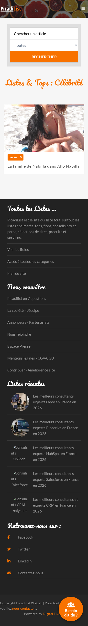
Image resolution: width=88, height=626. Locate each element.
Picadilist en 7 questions (26, 298)
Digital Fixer (52, 614)
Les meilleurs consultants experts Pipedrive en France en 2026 (55, 428)
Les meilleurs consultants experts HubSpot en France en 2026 (55, 454)
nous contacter (23, 608)
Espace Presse (19, 346)
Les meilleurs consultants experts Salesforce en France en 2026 (56, 479)
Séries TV (15, 157)
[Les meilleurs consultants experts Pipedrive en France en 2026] (20, 427)
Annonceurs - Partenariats (28, 322)
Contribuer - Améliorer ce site (31, 370)
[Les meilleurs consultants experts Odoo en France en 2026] (20, 402)
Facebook (25, 537)
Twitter (23, 549)
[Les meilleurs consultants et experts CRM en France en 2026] (20, 505)
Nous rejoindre (19, 334)
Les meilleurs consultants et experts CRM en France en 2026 (55, 505)
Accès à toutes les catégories (30, 261)
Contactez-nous (30, 573)
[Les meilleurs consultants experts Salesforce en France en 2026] (20, 479)
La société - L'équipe (23, 310)
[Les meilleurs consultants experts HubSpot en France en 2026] (20, 453)
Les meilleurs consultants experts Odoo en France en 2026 (54, 402)
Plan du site (16, 273)
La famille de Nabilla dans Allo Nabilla (44, 166)
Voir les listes (18, 249)
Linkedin (24, 561)
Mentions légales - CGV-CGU (30, 358)
